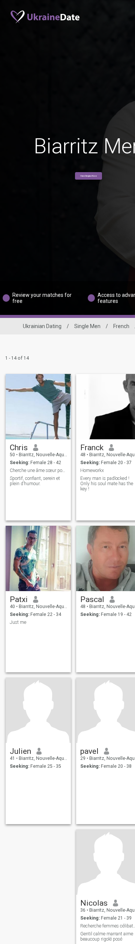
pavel (89, 751)
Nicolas (94, 903)
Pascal (92, 599)
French (121, 326)
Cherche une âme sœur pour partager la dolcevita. (38, 470)
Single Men (87, 326)
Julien (20, 751)
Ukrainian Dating (42, 326)
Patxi (19, 599)
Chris (19, 447)
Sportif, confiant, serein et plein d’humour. (35, 481)
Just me (18, 622)
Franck (92, 447)
